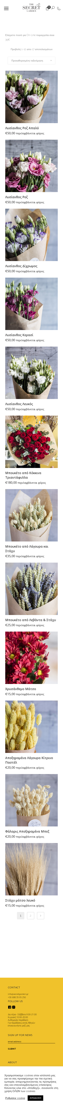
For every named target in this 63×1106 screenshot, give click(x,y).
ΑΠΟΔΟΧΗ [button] (35, 1098)
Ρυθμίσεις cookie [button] (15, 1098)
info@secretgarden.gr (18, 994)
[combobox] (31, 60)
